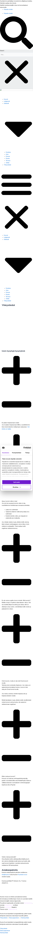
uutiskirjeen (8, 907)
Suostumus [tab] (5, 452)
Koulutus (8, 152)
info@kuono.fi (6, 874)
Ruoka (8, 158)
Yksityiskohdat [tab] (16, 452)
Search (2, 50)
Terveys (8, 160)
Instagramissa (9, 905)
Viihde (7, 162)
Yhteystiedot (7, 165)
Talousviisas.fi (13, 909)
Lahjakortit (7, 101)
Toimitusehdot (25, 918)
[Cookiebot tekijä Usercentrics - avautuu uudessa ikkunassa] (23, 448)
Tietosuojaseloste (14, 918)
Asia (7, 154)
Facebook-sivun (22, 874)
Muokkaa (15, 487)
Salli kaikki (16, 482)
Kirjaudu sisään (8, 9)
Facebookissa (28, 903)
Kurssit (6, 99)
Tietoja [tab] (27, 452)
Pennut (8, 156)
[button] (16, 33)
